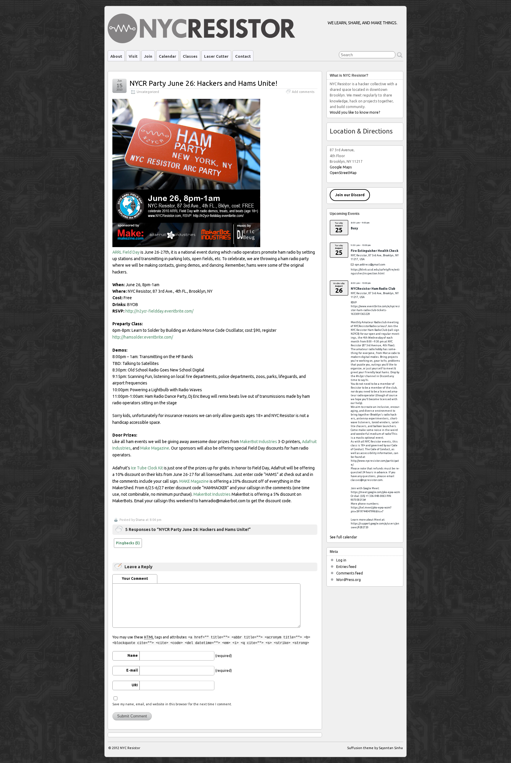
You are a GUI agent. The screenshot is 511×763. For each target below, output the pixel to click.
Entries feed (346, 567)
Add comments (303, 92)
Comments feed (349, 573)
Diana (140, 519)
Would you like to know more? (355, 112)
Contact (243, 56)
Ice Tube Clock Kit (147, 468)
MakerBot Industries (258, 441)
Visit (133, 56)
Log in (341, 560)
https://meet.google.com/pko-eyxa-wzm (375, 492)
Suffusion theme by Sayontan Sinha (375, 748)
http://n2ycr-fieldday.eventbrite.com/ (159, 311)
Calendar (167, 56)
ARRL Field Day (126, 252)
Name (132, 655)
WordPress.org (348, 580)
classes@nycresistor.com (367, 480)
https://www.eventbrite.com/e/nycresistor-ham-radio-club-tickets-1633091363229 (375, 310)
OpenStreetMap (343, 173)
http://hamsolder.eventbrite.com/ (142, 337)
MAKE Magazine (194, 481)
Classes (190, 56)
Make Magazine (154, 448)
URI (135, 685)
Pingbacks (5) (128, 543)
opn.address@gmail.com (370, 264)
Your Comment (135, 578)
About (116, 56)
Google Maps (341, 167)
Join (148, 56)
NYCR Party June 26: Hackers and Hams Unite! (203, 83)
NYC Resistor (130, 748)
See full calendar (343, 537)
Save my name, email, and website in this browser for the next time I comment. (172, 704)
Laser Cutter (216, 56)
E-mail (132, 670)
